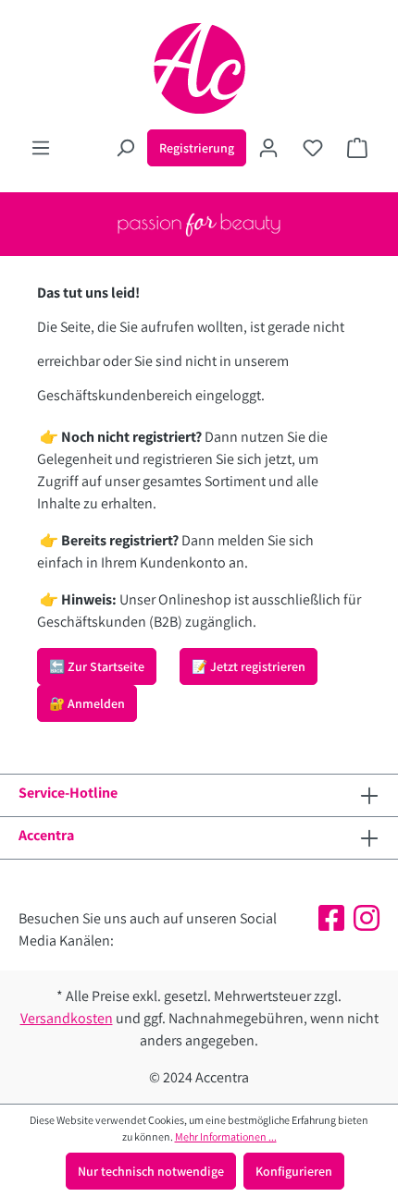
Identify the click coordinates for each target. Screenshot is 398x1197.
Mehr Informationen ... (226, 1136)
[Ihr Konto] (268, 147)
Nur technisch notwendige (151, 1171)
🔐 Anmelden (87, 703)
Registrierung (196, 148)
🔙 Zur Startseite (96, 666)
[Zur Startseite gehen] (199, 68)
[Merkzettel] (313, 147)
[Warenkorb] (357, 147)
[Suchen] (125, 147)
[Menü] (41, 147)
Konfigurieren (293, 1171)
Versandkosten (66, 1018)
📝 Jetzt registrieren (248, 666)
